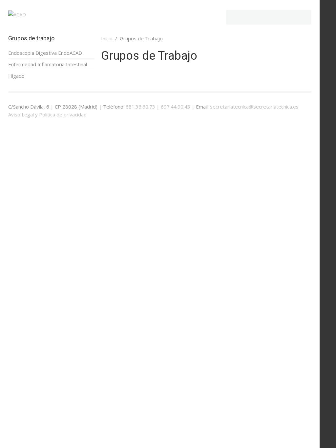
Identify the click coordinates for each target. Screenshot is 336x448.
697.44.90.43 (175, 106)
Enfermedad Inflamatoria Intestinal (47, 64)
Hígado (16, 75)
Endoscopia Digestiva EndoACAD (45, 53)
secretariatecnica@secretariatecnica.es (254, 106)
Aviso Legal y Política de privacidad (47, 114)
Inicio (107, 38)
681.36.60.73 (140, 106)
